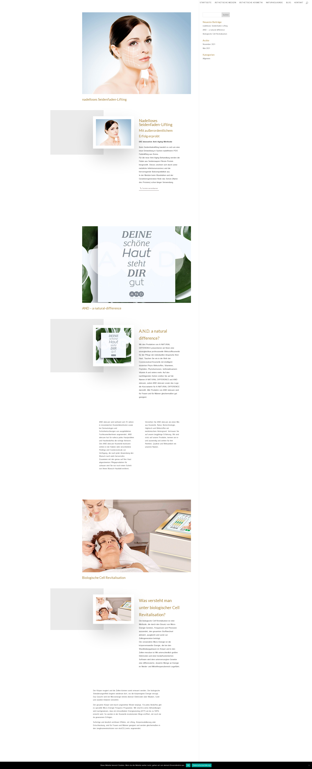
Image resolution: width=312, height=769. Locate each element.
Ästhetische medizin (225, 3)
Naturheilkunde (274, 3)
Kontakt (298, 3)
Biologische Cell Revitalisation (104, 578)
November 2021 (209, 44)
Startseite (205, 3)
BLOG (288, 3)
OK (188, 765)
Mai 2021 (206, 48)
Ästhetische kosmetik (251, 3)
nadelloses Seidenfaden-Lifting (104, 99)
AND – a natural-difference (101, 308)
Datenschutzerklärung (201, 765)
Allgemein (206, 58)
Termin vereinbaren (150, 188)
